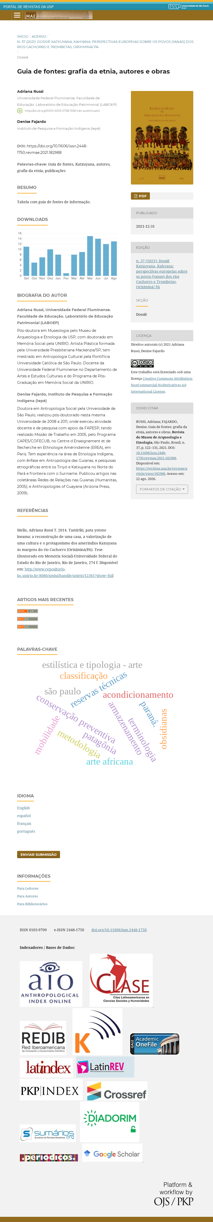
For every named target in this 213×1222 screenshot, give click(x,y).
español (24, 815)
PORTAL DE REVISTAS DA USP (28, 7)
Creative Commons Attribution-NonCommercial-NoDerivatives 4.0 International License (162, 385)
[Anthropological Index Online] (51, 1005)
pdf (142, 196)
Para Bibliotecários (32, 904)
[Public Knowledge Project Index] (51, 1098)
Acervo (39, 36)
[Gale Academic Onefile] (154, 1053)
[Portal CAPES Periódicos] (49, 1160)
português (26, 831)
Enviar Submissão (39, 854)
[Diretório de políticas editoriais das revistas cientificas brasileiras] (109, 1140)
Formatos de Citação (160, 489)
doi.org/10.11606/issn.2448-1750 (119, 929)
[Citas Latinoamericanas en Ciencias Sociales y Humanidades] (122, 1005)
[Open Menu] (17, 15)
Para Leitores (27, 888)
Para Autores (27, 896)
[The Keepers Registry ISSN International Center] (97, 1053)
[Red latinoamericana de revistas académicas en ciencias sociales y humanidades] (105, 1076)
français (24, 823)
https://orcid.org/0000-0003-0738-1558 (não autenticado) (62, 110)
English (23, 807)
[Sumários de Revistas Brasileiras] (48, 1140)
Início (22, 36)
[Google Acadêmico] (112, 1160)
